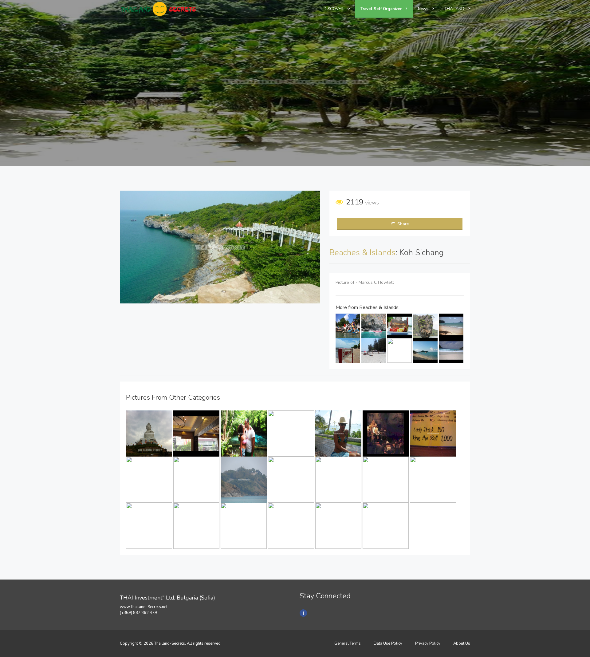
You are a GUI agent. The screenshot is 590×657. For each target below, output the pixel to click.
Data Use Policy (388, 643)
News (423, 9)
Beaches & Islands (362, 252)
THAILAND (455, 9)
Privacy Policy (427, 643)
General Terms (347, 643)
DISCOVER (334, 9)
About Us (461, 643)
